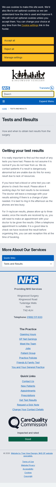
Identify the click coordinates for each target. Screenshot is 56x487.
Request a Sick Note (28, 404)
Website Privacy (28, 465)
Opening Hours (28, 334)
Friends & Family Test (28, 362)
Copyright (28, 476)
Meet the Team (28, 343)
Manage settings (13, 57)
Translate (44, 88)
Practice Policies (28, 357)
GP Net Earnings (28, 339)
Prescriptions (28, 395)
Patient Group (28, 353)
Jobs (28, 348)
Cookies (28, 472)
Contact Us (28, 381)
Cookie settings (29, 25)
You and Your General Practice (28, 367)
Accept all (9, 40)
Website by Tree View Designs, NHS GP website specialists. (32, 454)
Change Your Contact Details (28, 409)
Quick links (9, 258)
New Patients (28, 386)
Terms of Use (28, 462)
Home (4, 109)
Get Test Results (28, 400)
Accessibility (28, 469)
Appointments (28, 390)
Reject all (9, 49)
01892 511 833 (34, 317)
